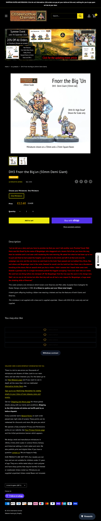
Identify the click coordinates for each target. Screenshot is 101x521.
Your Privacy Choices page (35, 430)
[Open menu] (6, 16)
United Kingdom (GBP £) (13, 485)
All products (14, 67)
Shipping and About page (20, 402)
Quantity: (12, 211)
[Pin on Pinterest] (81, 181)
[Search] (80, 16)
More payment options (72, 227)
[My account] (89, 16)
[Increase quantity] (33, 211)
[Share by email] (90, 181)
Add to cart (29, 220)
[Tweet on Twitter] (86, 181)
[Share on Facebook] (76, 181)
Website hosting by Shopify (13, 513)
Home (7, 67)
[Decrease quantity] (20, 211)
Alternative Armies (15, 182)
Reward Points (26, 416)
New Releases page (15, 380)
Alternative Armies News (14, 386)
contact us (16, 452)
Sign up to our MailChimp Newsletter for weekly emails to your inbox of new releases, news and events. (23, 394)
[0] (94, 15)
